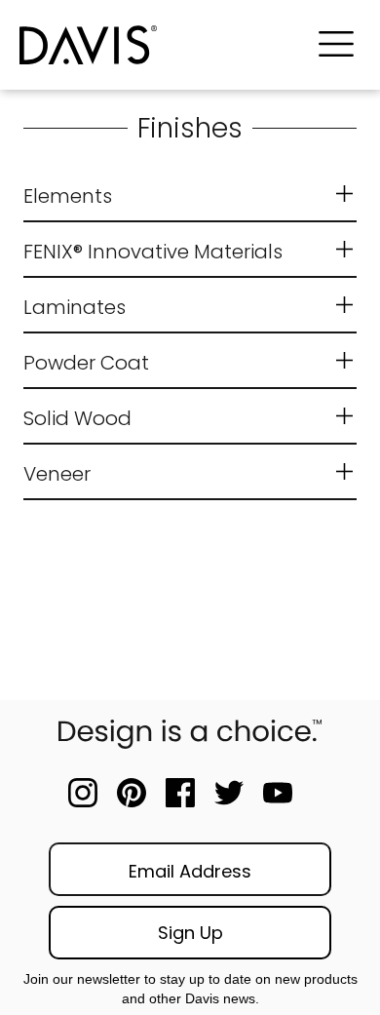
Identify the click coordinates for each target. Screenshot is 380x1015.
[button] (336, 45)
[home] (156, 44)
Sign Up (190, 932)
